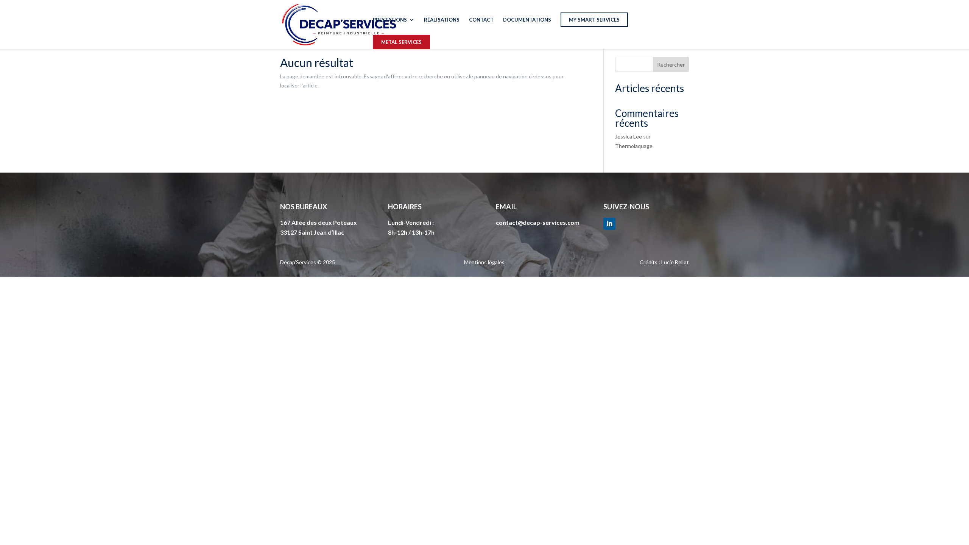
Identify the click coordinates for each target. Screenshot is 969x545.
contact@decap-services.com (538, 222)
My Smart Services (594, 19)
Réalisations (442, 20)
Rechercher (671, 64)
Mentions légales (484, 262)
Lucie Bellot (675, 262)
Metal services (401, 42)
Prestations (390, 20)
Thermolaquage (634, 146)
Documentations (527, 20)
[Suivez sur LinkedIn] (609, 224)
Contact (481, 20)
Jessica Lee (628, 136)
